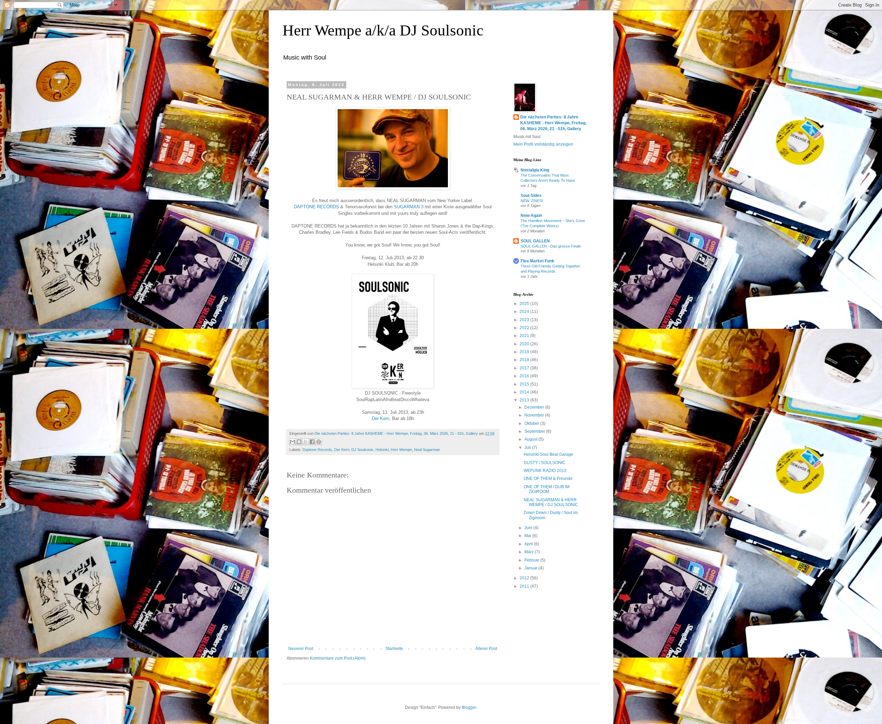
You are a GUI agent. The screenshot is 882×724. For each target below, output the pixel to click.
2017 (525, 368)
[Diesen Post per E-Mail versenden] (292, 441)
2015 (525, 384)
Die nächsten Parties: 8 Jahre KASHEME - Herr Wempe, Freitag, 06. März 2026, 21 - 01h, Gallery (553, 123)
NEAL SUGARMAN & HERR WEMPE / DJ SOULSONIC (551, 502)
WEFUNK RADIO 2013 (545, 470)
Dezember (534, 407)
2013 (525, 400)
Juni (528, 527)
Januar (531, 568)
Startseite (394, 648)
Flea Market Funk (537, 261)
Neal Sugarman (427, 450)
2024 (525, 311)
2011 (525, 586)
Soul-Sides (531, 195)
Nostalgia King (535, 170)
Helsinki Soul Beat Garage (548, 454)
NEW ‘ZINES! (532, 201)
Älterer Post (486, 648)
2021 (525, 335)
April (529, 544)
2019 (525, 351)
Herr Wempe (401, 450)
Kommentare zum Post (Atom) (338, 658)
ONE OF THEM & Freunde (548, 478)
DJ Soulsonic (362, 450)
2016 (525, 376)
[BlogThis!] (299, 441)
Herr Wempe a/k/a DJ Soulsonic (383, 30)
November (534, 415)
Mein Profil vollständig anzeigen (543, 144)
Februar (532, 560)
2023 (525, 319)
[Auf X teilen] (305, 441)
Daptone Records (317, 450)
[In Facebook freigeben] (312, 441)
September (535, 431)
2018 (525, 359)
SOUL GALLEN (535, 241)
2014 (525, 392)
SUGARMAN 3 (408, 206)
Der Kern (380, 418)
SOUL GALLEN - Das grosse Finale (551, 246)
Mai (528, 535)
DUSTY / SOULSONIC (544, 462)
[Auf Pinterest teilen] (318, 441)
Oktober (532, 423)
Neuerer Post (300, 648)
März (529, 551)
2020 (525, 344)
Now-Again (531, 215)
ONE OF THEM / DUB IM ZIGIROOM (547, 489)
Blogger (469, 707)
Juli (528, 447)
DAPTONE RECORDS (316, 206)
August (531, 439)
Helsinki (382, 450)
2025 (525, 303)
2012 (525, 578)
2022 (525, 327)
